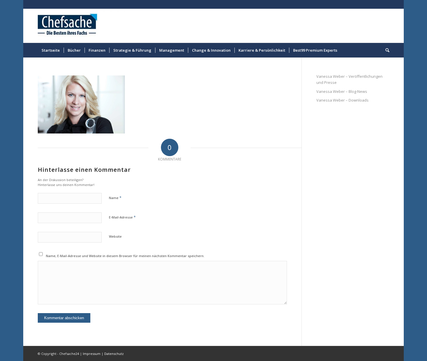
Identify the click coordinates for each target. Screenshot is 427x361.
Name (115, 197)
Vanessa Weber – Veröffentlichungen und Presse (349, 79)
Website (115, 236)
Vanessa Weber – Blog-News (341, 91)
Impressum (92, 353)
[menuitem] (51, 50)
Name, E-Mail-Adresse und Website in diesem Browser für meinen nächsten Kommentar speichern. (125, 256)
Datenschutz (114, 353)
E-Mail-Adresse (122, 217)
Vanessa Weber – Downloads (342, 100)
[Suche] (385, 50)
